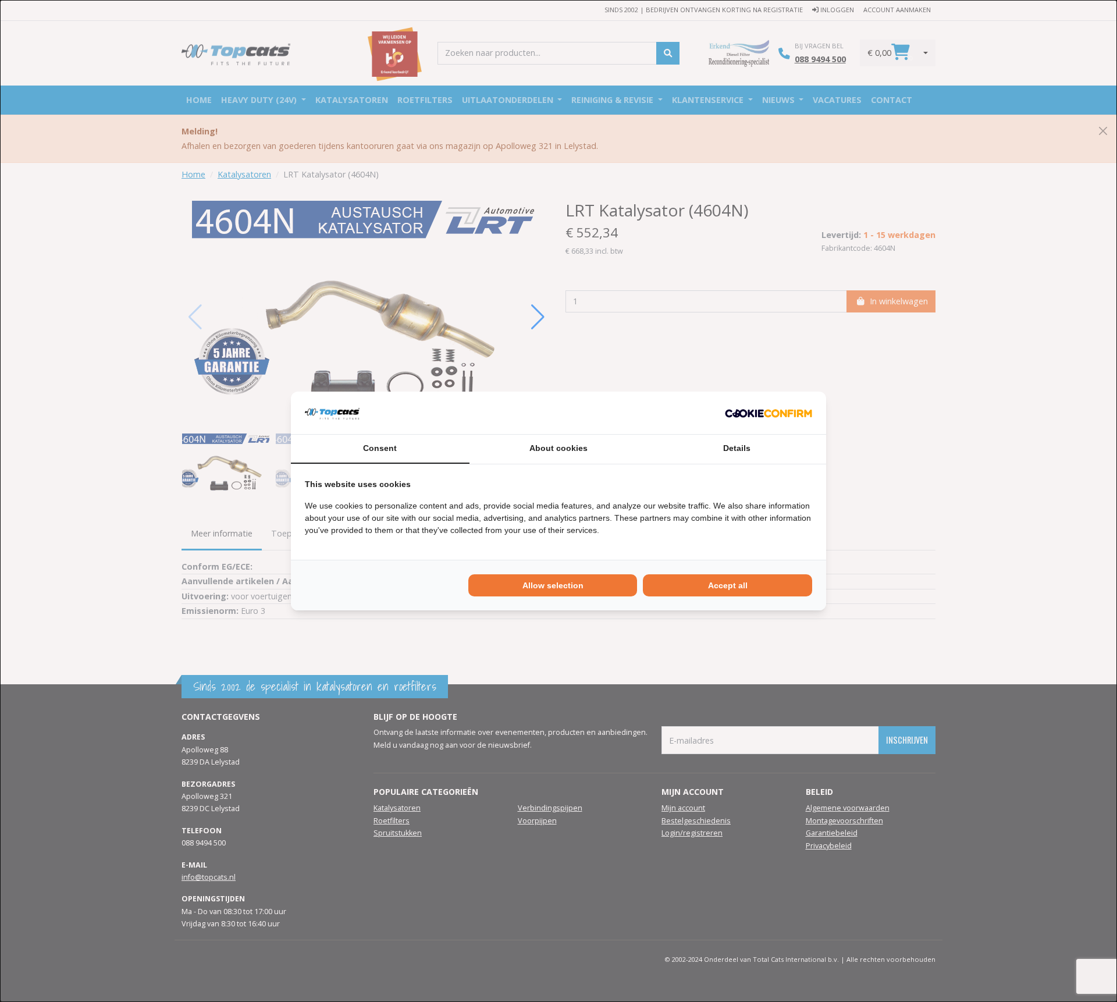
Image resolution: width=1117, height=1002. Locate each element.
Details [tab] (736, 448)
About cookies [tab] (558, 448)
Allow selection (553, 585)
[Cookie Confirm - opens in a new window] (768, 413)
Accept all (728, 585)
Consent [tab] (380, 448)
